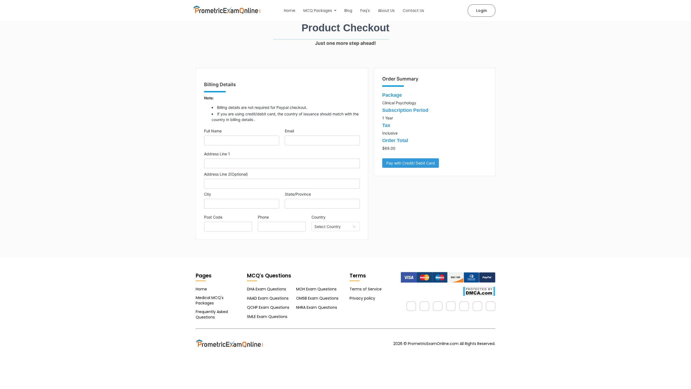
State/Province (298, 194)
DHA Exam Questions (266, 289)
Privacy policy (362, 298)
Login (481, 10)
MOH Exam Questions (316, 289)
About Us (386, 10)
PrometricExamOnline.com (433, 343)
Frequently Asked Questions (212, 314)
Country (318, 217)
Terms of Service (366, 289)
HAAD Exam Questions (268, 298)
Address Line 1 (217, 154)
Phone (263, 217)
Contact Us (413, 10)
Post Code (213, 217)
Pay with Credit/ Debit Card (410, 163)
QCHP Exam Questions (268, 307)
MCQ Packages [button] (318, 10)
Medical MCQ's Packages (209, 300)
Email (289, 131)
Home (289, 10)
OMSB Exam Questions (317, 298)
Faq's (365, 10)
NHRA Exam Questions (316, 307)
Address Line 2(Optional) (226, 174)
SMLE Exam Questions (267, 316)
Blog (348, 10)
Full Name (213, 131)
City (207, 194)
